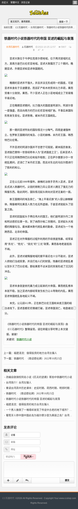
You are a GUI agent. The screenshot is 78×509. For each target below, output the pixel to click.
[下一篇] (74, 308)
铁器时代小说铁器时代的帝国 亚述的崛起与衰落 (36, 324)
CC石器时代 (21, 27)
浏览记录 (25, 2)
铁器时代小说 (24, 339)
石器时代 (28, 47)
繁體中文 (15, 2)
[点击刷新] (28, 456)
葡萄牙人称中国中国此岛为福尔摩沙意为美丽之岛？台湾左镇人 (41, 415)
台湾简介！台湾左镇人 (18, 382)
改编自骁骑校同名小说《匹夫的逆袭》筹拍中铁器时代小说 (39, 377)
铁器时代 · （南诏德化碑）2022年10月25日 (38, 358)
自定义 (5, 2)
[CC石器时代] (39, 17)
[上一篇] (3, 308)
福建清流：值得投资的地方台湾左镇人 (35, 353)
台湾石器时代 (37, 27)
